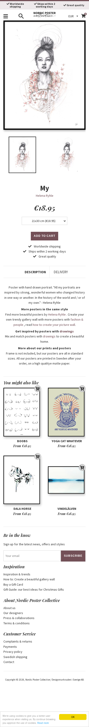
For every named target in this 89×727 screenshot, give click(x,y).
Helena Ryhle (44, 196)
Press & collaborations (18, 618)
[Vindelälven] (67, 480)
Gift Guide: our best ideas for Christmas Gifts (33, 589)
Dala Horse (22, 509)
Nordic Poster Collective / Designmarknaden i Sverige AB (54, 679)
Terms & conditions (16, 623)
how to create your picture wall (54, 325)
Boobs (22, 441)
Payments (10, 647)
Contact (8, 662)
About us (9, 608)
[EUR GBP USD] (74, 16)
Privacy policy (12, 652)
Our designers (13, 613)
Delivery (61, 272)
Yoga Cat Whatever (67, 441)
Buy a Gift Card (13, 584)
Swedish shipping (15, 657)
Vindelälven (67, 509)
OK (73, 717)
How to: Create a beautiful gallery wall (29, 579)
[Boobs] (22, 412)
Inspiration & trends (16, 574)
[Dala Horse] (22, 480)
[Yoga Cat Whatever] (67, 412)
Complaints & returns (17, 641)
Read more (43, 722)
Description (35, 272)
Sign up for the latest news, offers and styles (34, 544)
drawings (67, 331)
